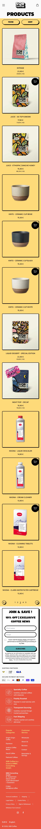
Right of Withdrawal (25, 804)
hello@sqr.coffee (12, 788)
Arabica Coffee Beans (11, 748)
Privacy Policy (22, 639)
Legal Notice (9, 800)
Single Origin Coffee (10, 738)
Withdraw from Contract (13, 808)
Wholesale (25, 738)
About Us (25, 741)
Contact (24, 749)
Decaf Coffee (10, 753)
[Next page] (37, 602)
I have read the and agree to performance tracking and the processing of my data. (21, 641)
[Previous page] (4, 602)
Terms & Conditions (11, 796)
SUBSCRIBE (20, 649)
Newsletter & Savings (26, 754)
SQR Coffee (13, 826)
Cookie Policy (22, 800)
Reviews (25, 745)
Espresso (9, 743)
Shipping (24, 796)
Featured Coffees (12, 757)
